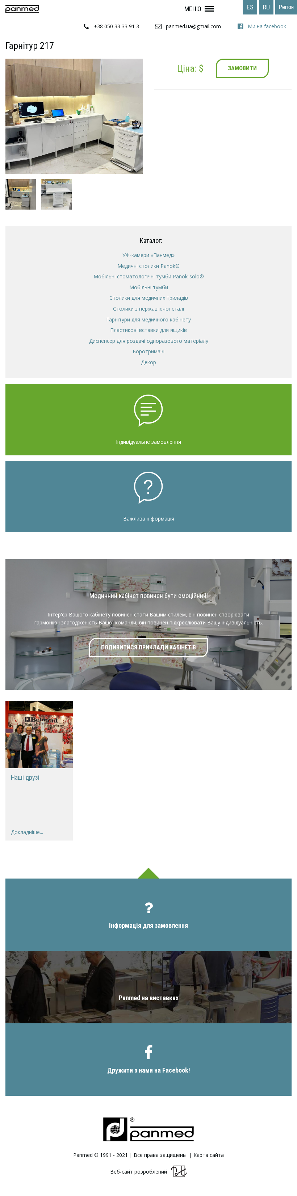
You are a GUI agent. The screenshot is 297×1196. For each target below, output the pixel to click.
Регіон (286, 7)
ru (266, 7)
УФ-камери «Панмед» (148, 255)
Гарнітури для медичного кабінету (148, 319)
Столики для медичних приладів (148, 297)
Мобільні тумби (148, 287)
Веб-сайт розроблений (138, 1172)
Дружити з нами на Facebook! (148, 1070)
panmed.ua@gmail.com (193, 26)
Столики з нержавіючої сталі (148, 308)
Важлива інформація (148, 518)
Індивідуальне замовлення (148, 441)
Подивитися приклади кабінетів (148, 647)
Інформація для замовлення (148, 925)
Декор (148, 362)
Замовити (242, 68)
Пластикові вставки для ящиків (148, 330)
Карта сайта (208, 1155)
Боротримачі (148, 351)
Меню (192, 9)
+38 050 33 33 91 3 (116, 26)
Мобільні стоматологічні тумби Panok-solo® (148, 276)
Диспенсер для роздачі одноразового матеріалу (148, 340)
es (250, 7)
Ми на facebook (267, 26)
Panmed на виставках (149, 998)
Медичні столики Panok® (148, 265)
